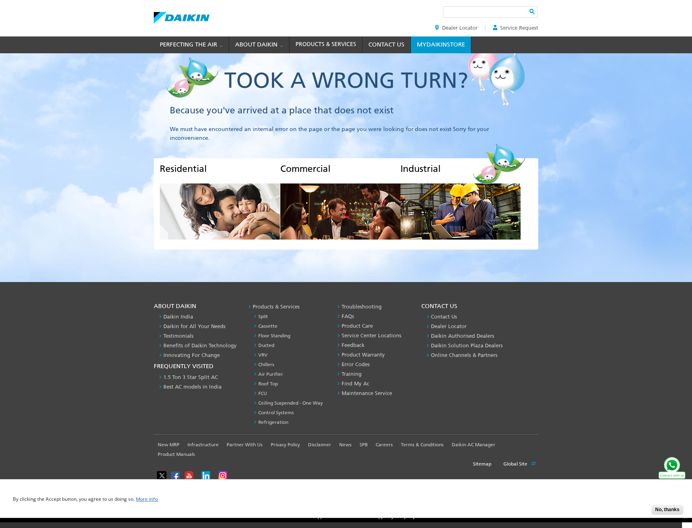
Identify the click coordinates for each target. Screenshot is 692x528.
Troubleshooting (362, 307)
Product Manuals (176, 454)
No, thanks (667, 509)
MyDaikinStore (441, 44)
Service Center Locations (371, 336)
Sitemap (482, 464)
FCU (262, 393)
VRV (263, 355)
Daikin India (178, 317)
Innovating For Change (191, 355)
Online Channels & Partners (464, 355)
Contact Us (386, 44)
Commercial (305, 168)
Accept (639, 512)
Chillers (266, 364)
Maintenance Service (367, 393)
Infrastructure (203, 444)
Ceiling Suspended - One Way (290, 403)
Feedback (353, 345)
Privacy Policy (285, 444)
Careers (384, 444)
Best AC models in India (192, 387)
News (345, 444)
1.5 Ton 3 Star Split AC (190, 377)
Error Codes (356, 364)
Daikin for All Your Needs (194, 326)
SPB (364, 444)
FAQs (348, 316)
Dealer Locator (460, 28)
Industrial (420, 168)
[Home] (181, 15)
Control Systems (276, 412)
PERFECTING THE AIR (189, 44)
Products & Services (326, 44)
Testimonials (178, 336)
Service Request (519, 28)
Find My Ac (355, 384)
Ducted (266, 345)
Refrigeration (273, 422)
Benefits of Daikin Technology (200, 346)
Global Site (516, 464)
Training (352, 374)
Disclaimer (319, 444)
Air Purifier (270, 374)
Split (263, 316)
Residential (183, 168)
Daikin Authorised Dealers (462, 336)
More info (147, 499)
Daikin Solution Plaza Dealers (467, 346)
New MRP (168, 444)
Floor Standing (274, 336)
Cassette (268, 326)
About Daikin (257, 44)
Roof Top (268, 384)
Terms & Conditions (422, 444)
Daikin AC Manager (473, 444)
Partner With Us (245, 444)
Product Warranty (363, 355)
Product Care (357, 326)
